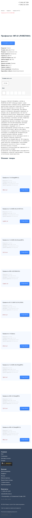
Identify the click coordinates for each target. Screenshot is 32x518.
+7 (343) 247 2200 (23, 2)
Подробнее (24, 190)
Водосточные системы (7, 480)
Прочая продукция (6, 484)
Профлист (9, 10)
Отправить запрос (8, 43)
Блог (2, 454)
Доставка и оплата (5, 458)
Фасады (3, 475)
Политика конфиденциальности (9, 511)
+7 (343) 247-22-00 (5, 491)
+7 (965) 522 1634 (23, 4)
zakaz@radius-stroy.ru (6, 493)
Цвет (3, 88)
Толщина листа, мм (7, 78)
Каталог (3, 10)
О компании (4, 456)
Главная (4, 452)
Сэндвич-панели (5, 482)
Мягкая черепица (5, 478)
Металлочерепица (5, 471)
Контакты (4, 489)
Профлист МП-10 (16, 10)
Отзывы (3, 460)
